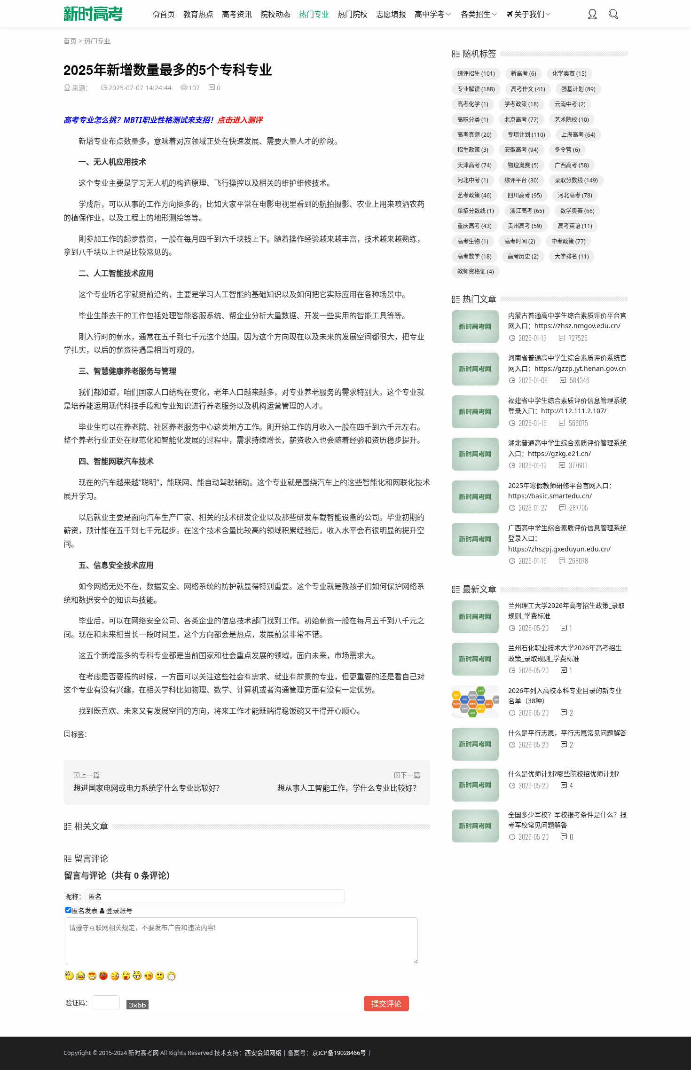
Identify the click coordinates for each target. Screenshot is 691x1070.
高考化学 (472, 104)
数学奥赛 (577, 211)
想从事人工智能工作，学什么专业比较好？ (348, 788)
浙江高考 (527, 211)
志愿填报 (391, 14)
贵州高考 (525, 226)
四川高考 (525, 195)
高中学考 (430, 14)
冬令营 (567, 150)
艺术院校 (572, 120)
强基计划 (578, 89)
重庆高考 (474, 226)
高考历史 (523, 256)
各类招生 (476, 14)
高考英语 (575, 226)
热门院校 (353, 14)
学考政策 (521, 104)
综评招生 (476, 74)
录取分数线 (576, 180)
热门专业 (314, 14)
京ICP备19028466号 (339, 1053)
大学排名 (572, 256)
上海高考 (578, 135)
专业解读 (476, 89)
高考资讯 (237, 14)
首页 (167, 14)
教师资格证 (475, 271)
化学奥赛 (569, 74)
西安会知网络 (263, 1053)
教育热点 (198, 14)
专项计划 (526, 135)
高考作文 (528, 89)
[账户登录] (592, 15)
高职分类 (472, 120)
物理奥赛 (523, 165)
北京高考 (521, 120)
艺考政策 (474, 195)
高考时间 (519, 241)
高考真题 (474, 135)
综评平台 (521, 180)
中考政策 (568, 241)
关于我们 (529, 14)
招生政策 (472, 150)
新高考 (523, 74)
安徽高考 (521, 150)
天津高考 (474, 165)
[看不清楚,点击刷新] (137, 1004)
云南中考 (570, 104)
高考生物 (472, 241)
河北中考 (472, 180)
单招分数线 (475, 211)
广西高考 (572, 165)
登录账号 (118, 910)
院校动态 (275, 14)
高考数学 (474, 256)
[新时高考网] (93, 23)
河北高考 (575, 195)
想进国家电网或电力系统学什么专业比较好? (146, 788)
